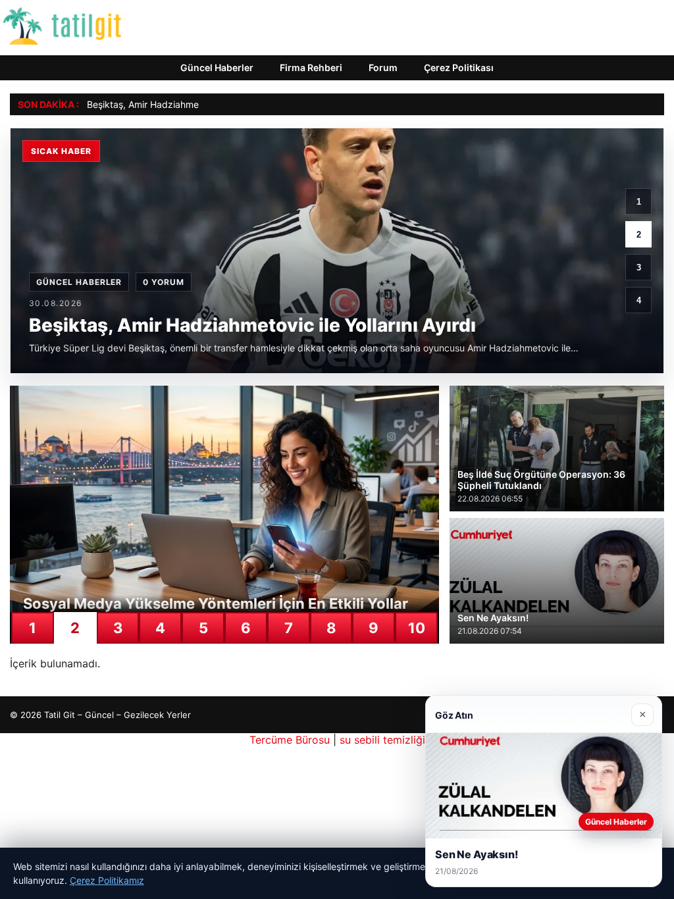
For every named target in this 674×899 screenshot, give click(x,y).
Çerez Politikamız (107, 880)
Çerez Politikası (459, 67)
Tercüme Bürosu (289, 739)
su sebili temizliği (382, 739)
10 (416, 627)
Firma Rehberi (311, 67)
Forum (383, 67)
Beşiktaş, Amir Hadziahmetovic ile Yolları (173, 104)
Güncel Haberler (216, 67)
